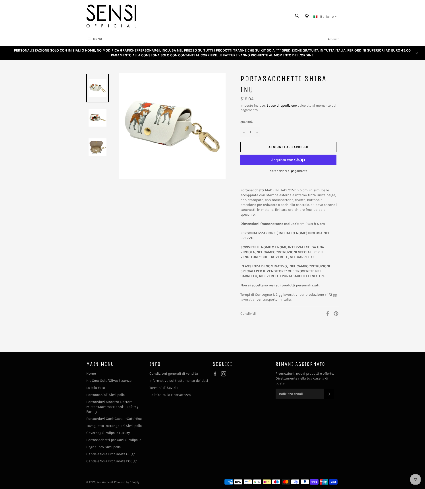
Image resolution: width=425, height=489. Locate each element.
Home (91, 373)
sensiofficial (105, 482)
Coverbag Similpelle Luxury (108, 433)
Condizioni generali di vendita (173, 373)
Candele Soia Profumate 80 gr (110, 454)
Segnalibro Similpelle (103, 447)
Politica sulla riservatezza (170, 395)
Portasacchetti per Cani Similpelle (113, 440)
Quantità (246, 122)
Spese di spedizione (282, 105)
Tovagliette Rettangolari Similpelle (114, 426)
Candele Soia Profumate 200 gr (111, 461)
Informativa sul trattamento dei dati (178, 380)
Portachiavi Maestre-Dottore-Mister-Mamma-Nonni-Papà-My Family (112, 407)
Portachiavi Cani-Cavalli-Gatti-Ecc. (114, 418)
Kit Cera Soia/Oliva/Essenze (108, 380)
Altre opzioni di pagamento (288, 171)
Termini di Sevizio (163, 387)
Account (333, 39)
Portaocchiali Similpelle (105, 395)
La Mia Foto (95, 387)
